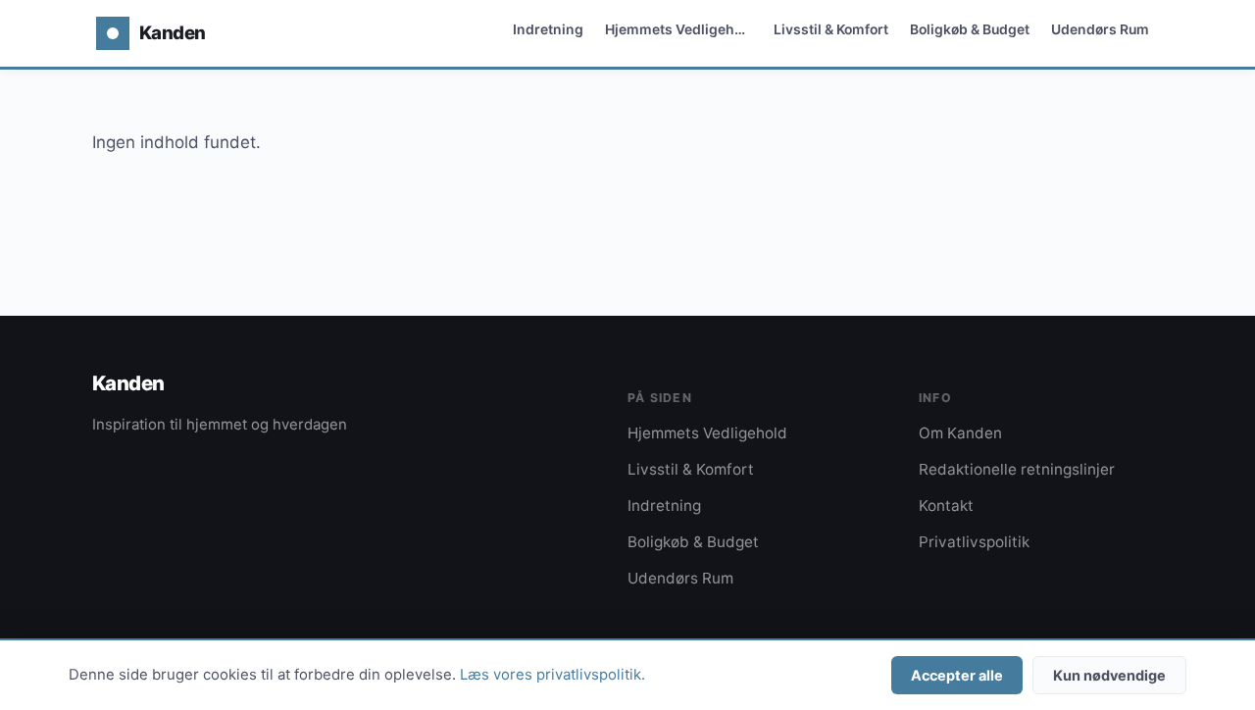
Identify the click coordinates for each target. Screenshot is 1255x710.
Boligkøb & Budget (969, 29)
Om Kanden (960, 433)
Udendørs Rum (1100, 29)
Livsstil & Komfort (831, 29)
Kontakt (946, 505)
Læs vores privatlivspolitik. (552, 675)
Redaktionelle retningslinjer (1017, 469)
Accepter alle (957, 675)
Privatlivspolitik (974, 541)
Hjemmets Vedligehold (680, 29)
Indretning (548, 29)
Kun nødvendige (1109, 675)
